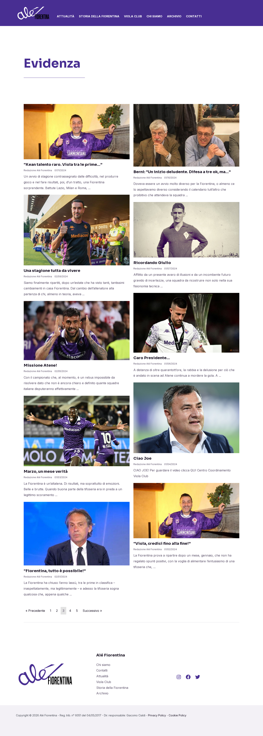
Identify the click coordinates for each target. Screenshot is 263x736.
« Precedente (35, 611)
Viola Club (133, 16)
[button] (245, 13)
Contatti (194, 16)
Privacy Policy (157, 715)
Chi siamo (154, 16)
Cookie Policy (177, 715)
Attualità (65, 16)
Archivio (174, 16)
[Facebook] (188, 677)
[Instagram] (178, 677)
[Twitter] (197, 677)
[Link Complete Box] (77, 149)
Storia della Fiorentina (99, 16)
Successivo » (92, 611)
